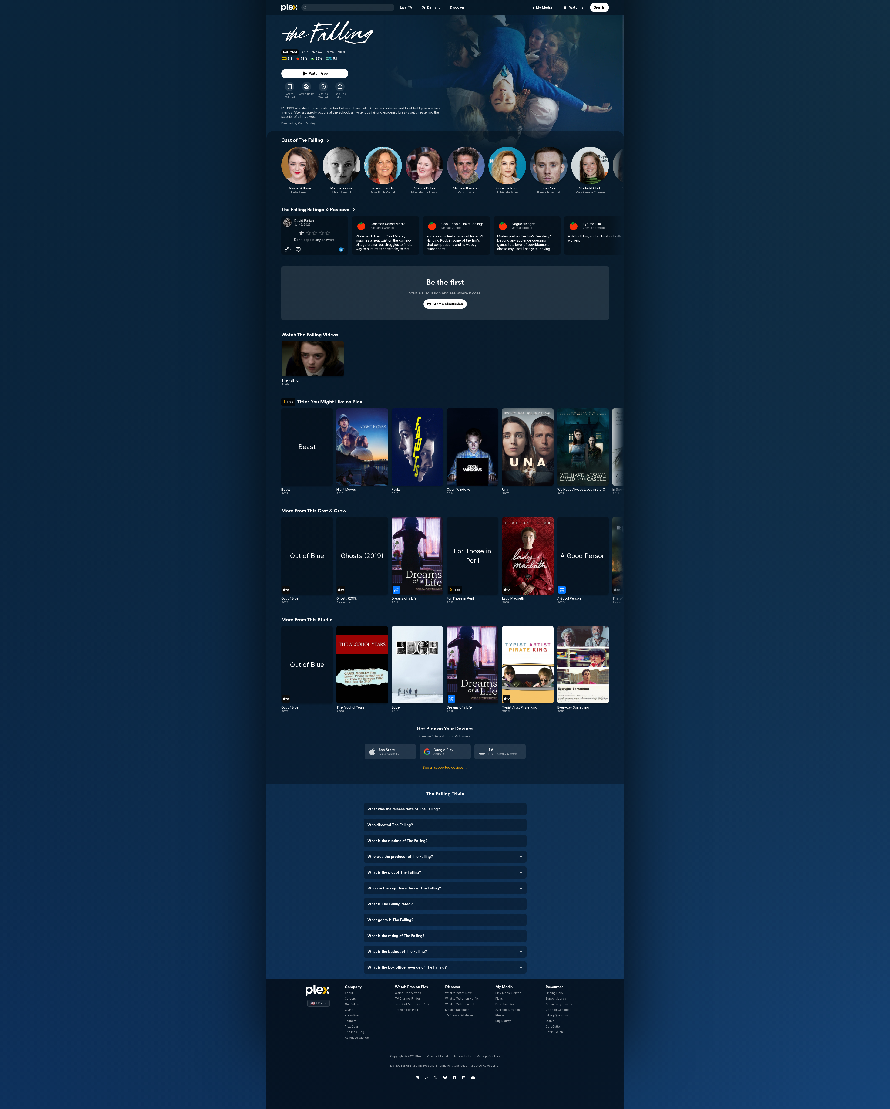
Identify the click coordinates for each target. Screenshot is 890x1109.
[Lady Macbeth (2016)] (528, 560)
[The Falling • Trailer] (313, 363)
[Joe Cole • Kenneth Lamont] (549, 170)
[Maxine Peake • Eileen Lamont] (341, 170)
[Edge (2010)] (417, 669)
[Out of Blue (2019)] (307, 560)
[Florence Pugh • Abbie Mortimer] (507, 170)
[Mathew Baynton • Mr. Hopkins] (466, 170)
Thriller (340, 52)
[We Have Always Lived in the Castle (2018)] (583, 451)
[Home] (289, 7)
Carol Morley (307, 123)
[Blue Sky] (445, 1077)
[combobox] (351, 7)
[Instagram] (417, 1077)
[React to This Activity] (287, 249)
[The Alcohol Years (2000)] (362, 669)
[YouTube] (473, 1077)
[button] (340, 90)
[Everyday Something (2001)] (583, 669)
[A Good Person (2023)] (583, 560)
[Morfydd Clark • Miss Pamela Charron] (590, 170)
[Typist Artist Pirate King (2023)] (528, 669)
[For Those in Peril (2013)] (472, 560)
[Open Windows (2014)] (472, 451)
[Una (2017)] (528, 451)
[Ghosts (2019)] (362, 560)
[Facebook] (454, 1077)
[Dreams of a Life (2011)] (417, 560)
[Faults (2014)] (417, 451)
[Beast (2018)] (307, 451)
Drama (329, 52)
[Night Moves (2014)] (362, 451)
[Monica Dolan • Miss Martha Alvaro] (424, 170)
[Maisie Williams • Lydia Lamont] (300, 170)
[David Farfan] (287, 222)
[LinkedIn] (463, 1077)
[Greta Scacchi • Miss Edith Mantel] (383, 170)
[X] (435, 1077)
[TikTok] (426, 1077)
